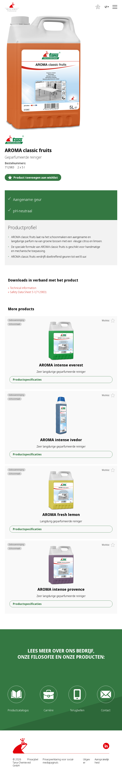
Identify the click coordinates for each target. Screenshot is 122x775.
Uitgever (86, 761)
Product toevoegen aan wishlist (36, 177)
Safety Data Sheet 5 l (28, 292)
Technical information (23, 288)
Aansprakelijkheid (102, 761)
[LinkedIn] (106, 746)
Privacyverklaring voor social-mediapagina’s (58, 761)
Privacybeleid (32, 761)
